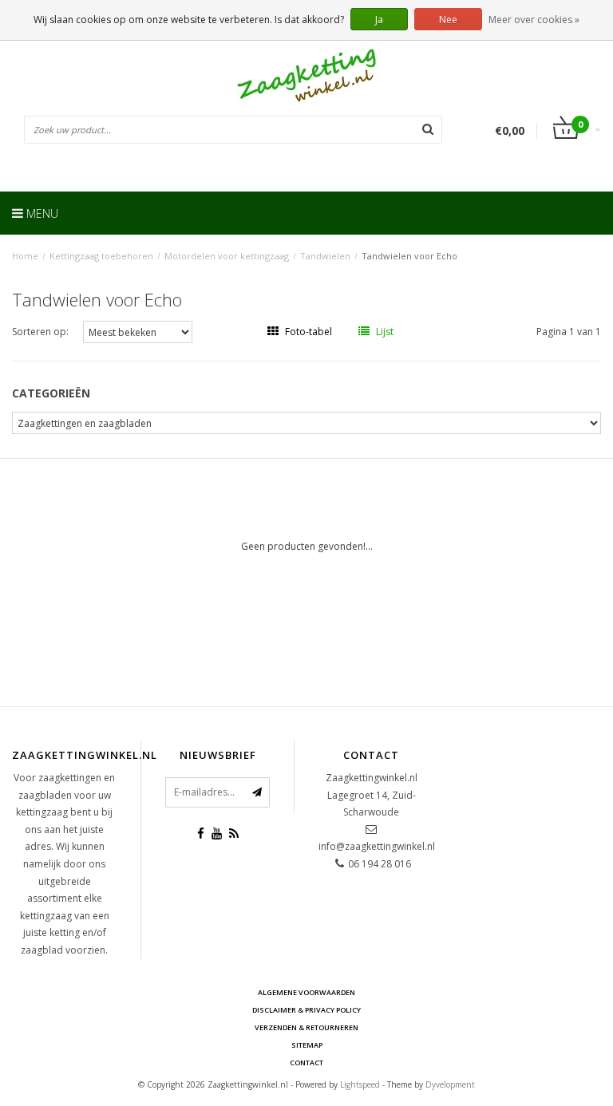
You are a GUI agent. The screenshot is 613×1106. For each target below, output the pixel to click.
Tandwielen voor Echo (409, 256)
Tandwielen (325, 256)
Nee (448, 19)
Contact (306, 1062)
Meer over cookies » (533, 19)
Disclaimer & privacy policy (306, 1010)
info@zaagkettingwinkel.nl (376, 846)
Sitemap (306, 1045)
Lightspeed (360, 1084)
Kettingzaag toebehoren (101, 256)
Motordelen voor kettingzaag (226, 256)
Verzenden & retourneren (306, 1027)
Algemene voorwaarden (306, 992)
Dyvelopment (450, 1084)
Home (25, 256)
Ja (379, 19)
